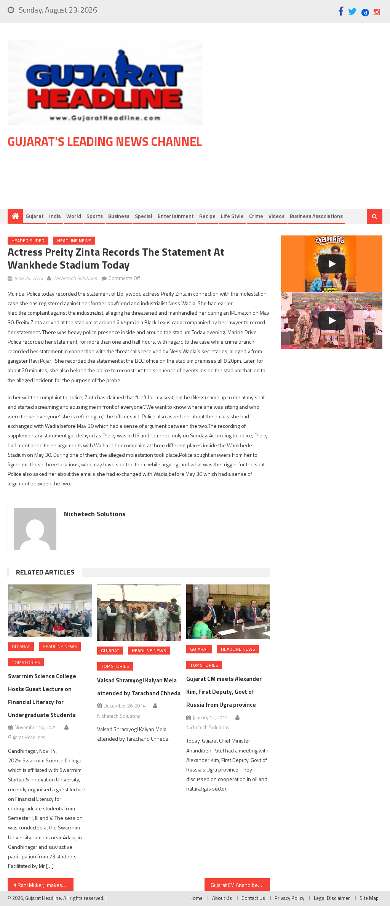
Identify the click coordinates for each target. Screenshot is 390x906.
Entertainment (176, 216)
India (55, 216)
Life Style (232, 216)
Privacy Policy (289, 898)
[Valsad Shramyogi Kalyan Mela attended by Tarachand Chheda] (139, 612)
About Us (222, 898)
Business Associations (316, 216)
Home (196, 898)
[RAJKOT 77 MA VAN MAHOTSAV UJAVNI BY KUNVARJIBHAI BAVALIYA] (331, 320)
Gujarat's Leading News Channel (105, 141)
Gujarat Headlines (26, 737)
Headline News (74, 240)
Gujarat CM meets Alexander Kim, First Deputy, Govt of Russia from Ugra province (224, 691)
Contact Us (253, 898)
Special (143, 216)
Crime (256, 216)
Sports (94, 216)
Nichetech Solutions (75, 278)
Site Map (369, 898)
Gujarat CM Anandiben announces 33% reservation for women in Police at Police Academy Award (240, 885)
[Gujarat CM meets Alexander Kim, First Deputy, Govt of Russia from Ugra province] (228, 612)
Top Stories (26, 662)
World (73, 216)
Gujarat (35, 216)
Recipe (207, 216)
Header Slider (28, 240)
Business (118, 216)
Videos (277, 216)
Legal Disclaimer (332, 898)
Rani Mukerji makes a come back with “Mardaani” (45, 885)
